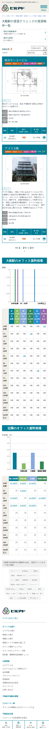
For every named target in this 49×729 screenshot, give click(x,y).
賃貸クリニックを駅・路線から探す (35, 16)
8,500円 (23, 506)
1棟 (44, 326)
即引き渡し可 (34, 598)
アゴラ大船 (12, 148)
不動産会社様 (8, 714)
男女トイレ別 (10, 593)
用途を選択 (19, 16)
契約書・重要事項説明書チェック (16, 655)
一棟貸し (39, 589)
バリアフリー (33, 575)
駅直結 (21, 589)
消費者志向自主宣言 (10, 683)
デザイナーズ (14, 571)
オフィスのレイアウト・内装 (14, 651)
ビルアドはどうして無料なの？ (15, 669)
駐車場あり (25, 571)
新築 (11, 598)
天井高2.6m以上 (11, 589)
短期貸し (30, 589)
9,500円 (23, 483)
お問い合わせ (8, 690)
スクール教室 (15, 580)
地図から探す (8, 639)
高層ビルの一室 (37, 593)
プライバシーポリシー (11, 676)
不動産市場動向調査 (10, 696)
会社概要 (6, 672)
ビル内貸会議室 (21, 598)
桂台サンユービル (16, 60)
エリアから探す (9, 631)
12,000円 (13, 498)
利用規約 (6, 679)
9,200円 (23, 491)
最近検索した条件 (6, 726)
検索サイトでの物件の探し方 (14, 643)
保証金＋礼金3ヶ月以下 (18, 584)
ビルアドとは (8, 665)
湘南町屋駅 (42, 479)
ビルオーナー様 (9, 703)
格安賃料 (34, 580)
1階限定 (35, 571)
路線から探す (8, 635)
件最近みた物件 (31, 726)
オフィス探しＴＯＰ (8, 16)
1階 (5, 137)
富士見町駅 (13, 479)
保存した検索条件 (18, 726)
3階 (5, 239)
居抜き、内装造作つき (18, 575)
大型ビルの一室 (23, 593)
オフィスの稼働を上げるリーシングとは (18, 707)
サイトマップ (8, 686)
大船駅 (32, 479)
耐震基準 (25, 580)
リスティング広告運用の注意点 (15, 718)
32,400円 (13, 483)
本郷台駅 (23, 479)
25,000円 (13, 506)
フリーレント (33, 584)
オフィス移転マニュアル (12, 647)
